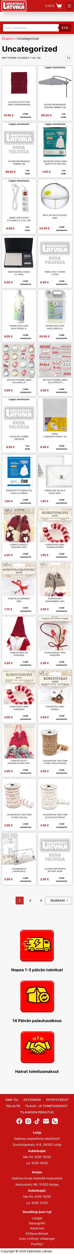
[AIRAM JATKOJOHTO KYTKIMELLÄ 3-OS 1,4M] (19, 199)
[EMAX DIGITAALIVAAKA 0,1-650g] (19, 253)
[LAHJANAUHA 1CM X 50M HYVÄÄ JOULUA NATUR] (55, 741)
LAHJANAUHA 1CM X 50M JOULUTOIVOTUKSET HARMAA (55, 816)
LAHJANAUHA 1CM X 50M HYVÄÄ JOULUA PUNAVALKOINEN (19, 816)
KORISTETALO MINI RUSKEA (55, 707)
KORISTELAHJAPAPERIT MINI (19, 599)
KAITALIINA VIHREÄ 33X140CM (19, 437)
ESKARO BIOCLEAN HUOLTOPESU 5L (55, 327)
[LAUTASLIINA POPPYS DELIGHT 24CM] (55, 850)
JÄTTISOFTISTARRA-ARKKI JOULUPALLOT (19, 381)
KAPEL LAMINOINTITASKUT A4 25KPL (55, 435)
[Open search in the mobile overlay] (37, 28)
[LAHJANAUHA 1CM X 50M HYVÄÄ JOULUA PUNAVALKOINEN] (19, 796)
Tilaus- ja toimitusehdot (46, 1106)
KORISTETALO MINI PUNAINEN (19, 707)
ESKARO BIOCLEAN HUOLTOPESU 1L (19, 327)
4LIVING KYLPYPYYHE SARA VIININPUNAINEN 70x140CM (19, 103)
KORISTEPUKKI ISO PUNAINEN (19, 654)
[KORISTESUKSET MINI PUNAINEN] (55, 633)
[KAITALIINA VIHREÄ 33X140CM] (19, 417)
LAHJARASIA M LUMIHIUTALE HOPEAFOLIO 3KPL (19, 870)
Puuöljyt (37, 1244)
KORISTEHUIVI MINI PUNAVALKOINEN (55, 545)
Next (58, 900)
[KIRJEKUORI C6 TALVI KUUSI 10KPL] (55, 471)
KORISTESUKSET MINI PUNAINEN (55, 654)
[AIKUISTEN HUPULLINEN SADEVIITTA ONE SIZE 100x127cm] (55, 142)
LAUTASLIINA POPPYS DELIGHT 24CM (55, 870)
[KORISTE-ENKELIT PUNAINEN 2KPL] (19, 525)
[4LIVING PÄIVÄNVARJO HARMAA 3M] (19, 142)
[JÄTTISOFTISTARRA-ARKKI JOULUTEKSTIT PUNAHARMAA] (55, 361)
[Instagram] (28, 1121)
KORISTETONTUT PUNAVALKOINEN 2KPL (19, 762)
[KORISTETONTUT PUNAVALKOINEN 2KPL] (19, 741)
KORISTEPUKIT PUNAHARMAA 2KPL (55, 599)
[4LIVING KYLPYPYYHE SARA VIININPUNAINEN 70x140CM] (19, 83)
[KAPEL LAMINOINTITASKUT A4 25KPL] (55, 415)
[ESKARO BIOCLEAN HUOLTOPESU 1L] (19, 307)
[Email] (46, 1121)
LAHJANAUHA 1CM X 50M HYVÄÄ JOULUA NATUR (55, 762)
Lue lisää (63, 115)
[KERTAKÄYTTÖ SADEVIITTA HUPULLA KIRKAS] (19, 471)
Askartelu (37, 1228)
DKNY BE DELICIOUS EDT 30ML (55, 216)
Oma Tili (11, 1100)
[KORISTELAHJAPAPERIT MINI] (19, 580)
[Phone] (55, 1121)
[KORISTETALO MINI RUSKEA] (55, 688)
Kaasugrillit (37, 1223)
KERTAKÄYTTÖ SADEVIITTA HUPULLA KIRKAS (19, 491)
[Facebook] (19, 1121)
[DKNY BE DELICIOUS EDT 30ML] (55, 196)
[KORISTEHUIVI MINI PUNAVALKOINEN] (55, 525)
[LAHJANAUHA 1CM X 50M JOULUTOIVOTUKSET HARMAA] (55, 796)
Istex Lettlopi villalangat (37, 1239)
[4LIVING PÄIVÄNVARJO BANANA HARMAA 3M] (55, 86)
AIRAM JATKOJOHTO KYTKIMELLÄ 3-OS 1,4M (19, 219)
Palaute (13, 1106)
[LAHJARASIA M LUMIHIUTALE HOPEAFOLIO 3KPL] (19, 850)
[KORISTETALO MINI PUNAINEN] (19, 688)
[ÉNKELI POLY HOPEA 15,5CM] (55, 253)
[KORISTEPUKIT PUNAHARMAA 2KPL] (55, 580)
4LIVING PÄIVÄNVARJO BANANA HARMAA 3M (55, 105)
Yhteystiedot (57, 1100)
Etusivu (7, 38)
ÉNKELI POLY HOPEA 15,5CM (55, 273)
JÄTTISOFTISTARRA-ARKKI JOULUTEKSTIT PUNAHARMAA (54, 381)
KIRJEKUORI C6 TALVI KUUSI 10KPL (55, 491)
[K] (69, 6)
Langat (37, 1218)
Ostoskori (32, 1100)
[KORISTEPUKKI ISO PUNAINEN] (19, 633)
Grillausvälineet (37, 1233)
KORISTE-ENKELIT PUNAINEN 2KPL (19, 545)
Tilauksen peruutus (37, 1112)
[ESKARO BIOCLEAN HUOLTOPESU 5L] (55, 307)
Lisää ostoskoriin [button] (25, 115)
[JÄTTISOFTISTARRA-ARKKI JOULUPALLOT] (19, 361)
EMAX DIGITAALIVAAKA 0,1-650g (19, 273)
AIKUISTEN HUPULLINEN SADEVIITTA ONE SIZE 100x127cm (55, 162)
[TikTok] (37, 1121)
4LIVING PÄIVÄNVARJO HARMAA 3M (19, 162)
